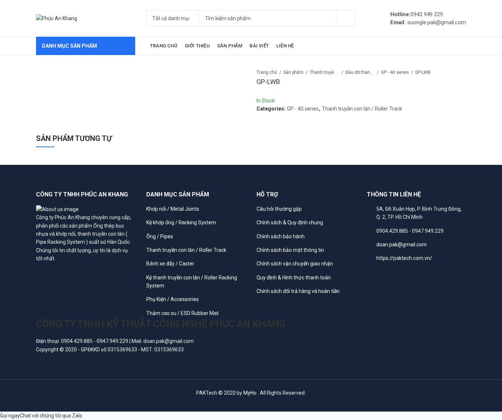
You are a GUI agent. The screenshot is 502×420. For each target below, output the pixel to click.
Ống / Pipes (159, 236)
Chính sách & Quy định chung (290, 222)
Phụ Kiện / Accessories (172, 299)
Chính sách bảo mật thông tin (290, 250)
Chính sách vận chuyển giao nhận (295, 264)
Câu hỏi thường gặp (279, 209)
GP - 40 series (395, 72)
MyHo (250, 393)
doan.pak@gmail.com (401, 244)
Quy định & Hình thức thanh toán (294, 277)
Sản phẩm (293, 72)
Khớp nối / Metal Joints (172, 209)
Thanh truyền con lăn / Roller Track (324, 72)
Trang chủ (267, 72)
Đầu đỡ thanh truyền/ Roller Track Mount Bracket (360, 72)
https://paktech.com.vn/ (404, 258)
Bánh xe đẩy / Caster (170, 264)
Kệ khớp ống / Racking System (181, 222)
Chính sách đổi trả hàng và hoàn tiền (298, 291)
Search (346, 18)
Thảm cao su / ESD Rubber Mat (182, 313)
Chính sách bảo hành (281, 236)
